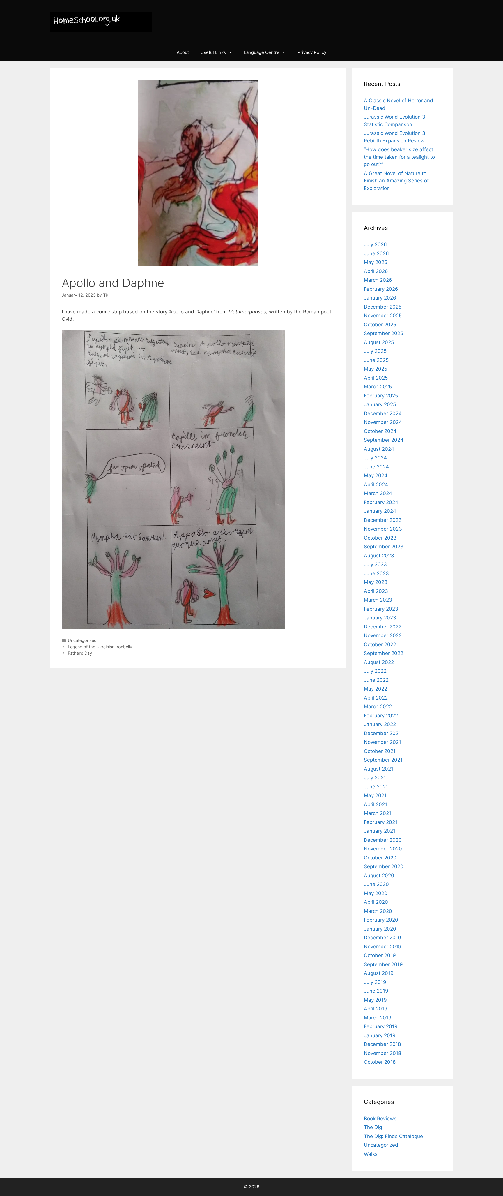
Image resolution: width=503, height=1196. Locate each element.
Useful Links (213, 52)
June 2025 (376, 360)
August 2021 (378, 769)
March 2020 (378, 911)
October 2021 (380, 751)
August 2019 (379, 973)
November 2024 (383, 422)
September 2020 (383, 866)
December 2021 (382, 733)
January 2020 (380, 929)
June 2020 (376, 884)
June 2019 (376, 991)
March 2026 (378, 280)
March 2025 (378, 387)
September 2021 (383, 760)
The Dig (373, 1127)
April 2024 (376, 484)
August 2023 (379, 556)
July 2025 (375, 351)
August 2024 (379, 449)
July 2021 (375, 778)
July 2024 (375, 458)
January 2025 (380, 404)
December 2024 (383, 413)
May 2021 (375, 795)
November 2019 (382, 947)
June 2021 (376, 787)
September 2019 (383, 964)
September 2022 (383, 653)
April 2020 (376, 902)
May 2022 (375, 689)
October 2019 (380, 955)
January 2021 (379, 831)
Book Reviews (380, 1118)
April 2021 (375, 804)
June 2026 (376, 253)
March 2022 (378, 706)
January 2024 (380, 511)
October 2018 (380, 1062)
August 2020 (379, 875)
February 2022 (381, 715)
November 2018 (382, 1053)
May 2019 (375, 1000)
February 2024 (381, 502)
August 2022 (379, 662)
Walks (371, 1154)
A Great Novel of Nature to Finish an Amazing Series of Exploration (396, 180)
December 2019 (382, 937)
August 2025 (379, 342)
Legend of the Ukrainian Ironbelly (100, 646)
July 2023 (375, 564)
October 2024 (380, 431)
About (183, 52)
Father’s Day (80, 653)
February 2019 (381, 1026)
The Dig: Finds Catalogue (393, 1136)
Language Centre (261, 52)
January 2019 (380, 1035)
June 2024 (376, 467)
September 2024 (383, 440)
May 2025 (375, 369)
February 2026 (381, 289)
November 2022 (383, 635)
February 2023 (381, 609)
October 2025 (380, 324)
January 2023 (380, 618)
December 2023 (383, 520)
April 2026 (376, 271)
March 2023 (378, 600)
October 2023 (380, 538)
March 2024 (378, 493)
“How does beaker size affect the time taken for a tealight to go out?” (399, 157)
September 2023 (383, 546)
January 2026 (380, 298)
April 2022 (376, 698)
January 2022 (380, 724)
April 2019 (375, 1009)
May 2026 (375, 262)
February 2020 (381, 920)
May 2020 (375, 893)
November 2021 (382, 742)
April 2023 (376, 591)
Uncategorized (82, 640)
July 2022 (375, 671)
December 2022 (382, 627)
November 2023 (383, 529)
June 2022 (376, 680)
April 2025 (376, 378)
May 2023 (375, 582)
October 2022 (380, 644)
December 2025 (382, 307)
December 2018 (382, 1044)
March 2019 (378, 1018)
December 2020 (383, 840)
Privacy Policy (311, 52)
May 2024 (375, 475)
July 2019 (375, 982)
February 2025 (381, 396)
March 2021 (377, 813)
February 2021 (380, 822)
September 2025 (383, 333)
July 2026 (375, 244)
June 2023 (376, 573)
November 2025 (383, 315)
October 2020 (380, 858)
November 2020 (383, 849)
